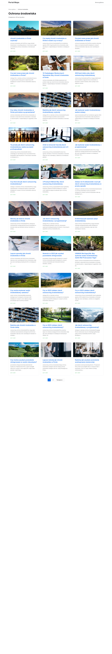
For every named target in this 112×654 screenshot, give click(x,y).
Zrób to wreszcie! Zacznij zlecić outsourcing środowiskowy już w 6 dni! (55, 147)
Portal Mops (13, 2)
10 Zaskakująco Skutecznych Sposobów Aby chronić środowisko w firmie (56, 75)
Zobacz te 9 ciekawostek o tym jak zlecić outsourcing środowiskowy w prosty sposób (88, 184)
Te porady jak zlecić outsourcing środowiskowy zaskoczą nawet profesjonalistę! (22, 147)
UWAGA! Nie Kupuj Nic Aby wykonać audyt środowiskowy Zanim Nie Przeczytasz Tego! (86, 256)
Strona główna (99, 2)
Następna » (60, 380)
